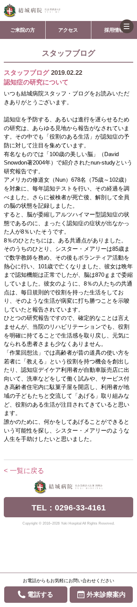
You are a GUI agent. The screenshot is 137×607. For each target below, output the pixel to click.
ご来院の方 (22, 30)
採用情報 (114, 30)
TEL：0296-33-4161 (69, 507)
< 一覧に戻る (24, 471)
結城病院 (32, 10)
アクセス (68, 30)
